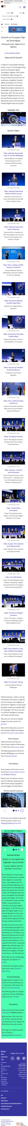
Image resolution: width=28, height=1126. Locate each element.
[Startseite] (2, 24)
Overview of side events (15, 733)
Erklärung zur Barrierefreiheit (11, 1102)
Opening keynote (11, 756)
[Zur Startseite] (3, 6)
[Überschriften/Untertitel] (19, 125)
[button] (13, 800)
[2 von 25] (16, 810)
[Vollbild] (24, 125)
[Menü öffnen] (24, 7)
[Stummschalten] (21, 125)
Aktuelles (7, 24)
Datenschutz (5, 1107)
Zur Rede (16, 995)
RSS (2, 1094)
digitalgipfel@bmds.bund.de (12, 1034)
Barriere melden (6, 1105)
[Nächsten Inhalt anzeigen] (22, 810)
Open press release (17, 747)
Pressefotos (6, 1011)
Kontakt (3, 1096)
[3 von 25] (18, 809)
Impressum (4, 1099)
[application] (13, 119)
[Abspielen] (13, 119)
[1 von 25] (14, 810)
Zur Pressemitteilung (12, 986)
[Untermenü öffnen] (20, 7)
